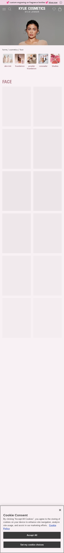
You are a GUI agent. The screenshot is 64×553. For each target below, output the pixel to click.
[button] (4, 9)
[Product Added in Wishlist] (54, 9)
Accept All (32, 535)
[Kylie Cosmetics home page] (32, 9)
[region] (32, 529)
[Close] (60, 510)
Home (4, 50)
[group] (32, 2)
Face (21, 50)
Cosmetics (13, 50)
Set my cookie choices (32, 544)
